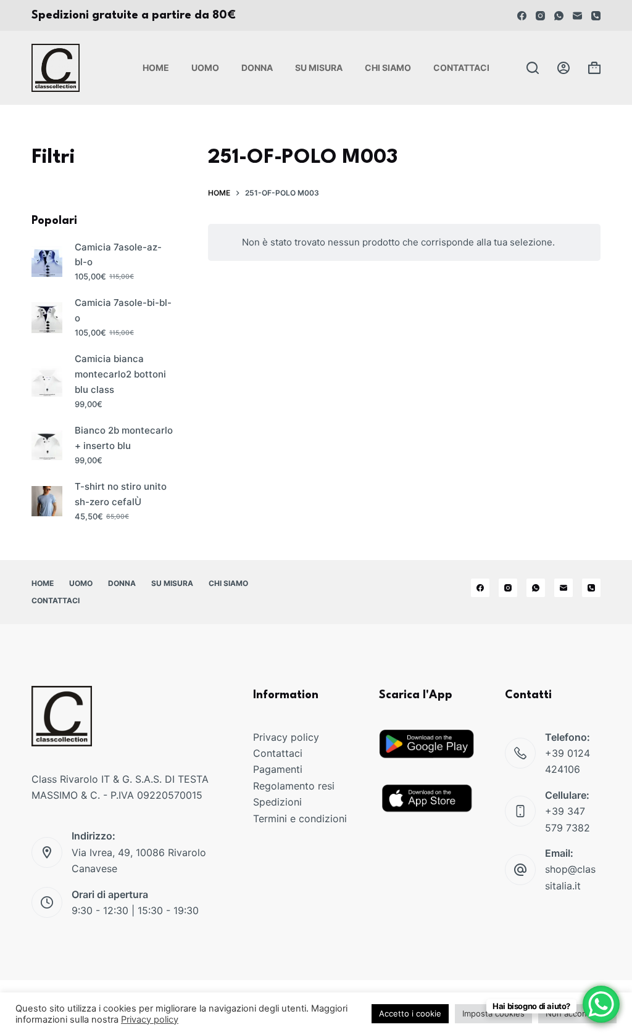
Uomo (205, 67)
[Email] (577, 15)
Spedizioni (277, 802)
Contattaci (461, 67)
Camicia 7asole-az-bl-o (118, 254)
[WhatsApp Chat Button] (601, 1004)
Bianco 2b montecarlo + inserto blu (124, 438)
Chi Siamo (388, 67)
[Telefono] (596, 15)
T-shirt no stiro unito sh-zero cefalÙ (121, 494)
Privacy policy (286, 737)
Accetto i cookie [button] (410, 1013)
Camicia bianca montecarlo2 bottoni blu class (120, 374)
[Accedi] (563, 68)
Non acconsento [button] (577, 1013)
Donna (257, 67)
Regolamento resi (294, 786)
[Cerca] (532, 68)
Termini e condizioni (300, 818)
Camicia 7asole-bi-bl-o (123, 310)
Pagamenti (277, 769)
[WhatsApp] (558, 15)
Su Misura (319, 67)
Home (156, 67)
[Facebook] (521, 15)
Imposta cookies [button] (493, 1013)
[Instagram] (540, 15)
